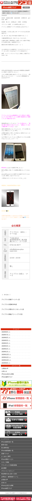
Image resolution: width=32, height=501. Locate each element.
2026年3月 (5, 346)
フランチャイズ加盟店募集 (9, 465)
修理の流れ (4, 444)
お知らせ (4, 371)
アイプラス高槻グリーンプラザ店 (12, 314)
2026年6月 (5, 337)
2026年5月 (5, 340)
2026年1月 (5, 351)
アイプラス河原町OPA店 (9, 304)
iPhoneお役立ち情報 (8, 374)
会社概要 (3, 468)
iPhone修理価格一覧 (7, 450)
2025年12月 (5, 354)
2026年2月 (5, 349)
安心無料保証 (5, 447)
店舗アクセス (5, 453)
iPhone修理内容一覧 (7, 442)
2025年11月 (5, 357)
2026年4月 (5, 343)
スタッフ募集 (5, 462)
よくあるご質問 (5, 456)
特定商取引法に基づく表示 (9, 473)
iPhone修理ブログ (7, 377)
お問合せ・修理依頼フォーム (9, 476)
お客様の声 (5, 368)
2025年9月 (5, 363)
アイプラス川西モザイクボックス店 (13, 309)
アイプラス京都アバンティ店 (11, 299)
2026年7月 (5, 334)
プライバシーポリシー (7, 471)
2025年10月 (5, 360)
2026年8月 (5, 332)
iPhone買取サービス (7, 459)
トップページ (5, 439)
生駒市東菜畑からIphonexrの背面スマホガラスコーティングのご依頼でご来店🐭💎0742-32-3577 (15, 217)
